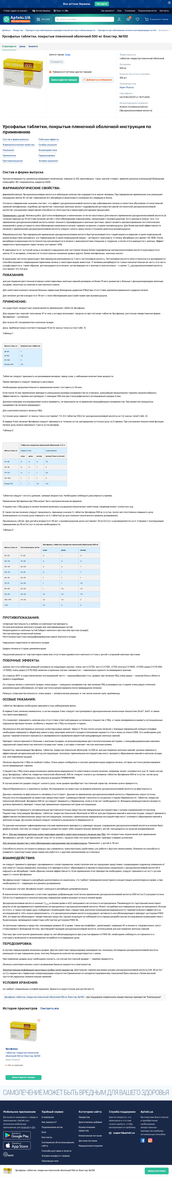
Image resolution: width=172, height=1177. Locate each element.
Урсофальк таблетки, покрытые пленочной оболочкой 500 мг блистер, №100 (44, 997)
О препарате (9, 46)
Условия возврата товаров (56, 1156)
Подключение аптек (147, 11)
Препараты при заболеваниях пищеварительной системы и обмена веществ (60, 30)
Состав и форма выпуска (15, 139)
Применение (9, 155)
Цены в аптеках (156, 1171)
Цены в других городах (64, 80)
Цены (22, 46)
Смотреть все (49, 1008)
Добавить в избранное (99, 80)
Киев (67, 54)
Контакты (164, 11)
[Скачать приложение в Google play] (17, 1135)
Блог (120, 11)
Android (25, 1127)
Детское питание (88, 1141)
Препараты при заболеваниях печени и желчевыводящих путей (127, 30)
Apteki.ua (6, 30)
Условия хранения (48, 161)
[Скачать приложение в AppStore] (17, 1145)
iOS (33, 1127)
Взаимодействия (48, 150)
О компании (130, 11)
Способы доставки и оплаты (56, 1151)
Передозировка (47, 155)
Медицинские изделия (91, 1146)
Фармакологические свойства (18, 145)
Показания (8, 150)
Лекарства (18, 30)
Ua (63, 11)
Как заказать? (107, 11)
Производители (50, 1161)
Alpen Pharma (127, 87)
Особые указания (48, 145)
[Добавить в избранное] (39, 1020)
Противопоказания (13, 161)
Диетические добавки (90, 1122)
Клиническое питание (90, 1135)
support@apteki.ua (124, 1133)
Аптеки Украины (43, 11)
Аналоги (33, 46)
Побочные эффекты (49, 139)
